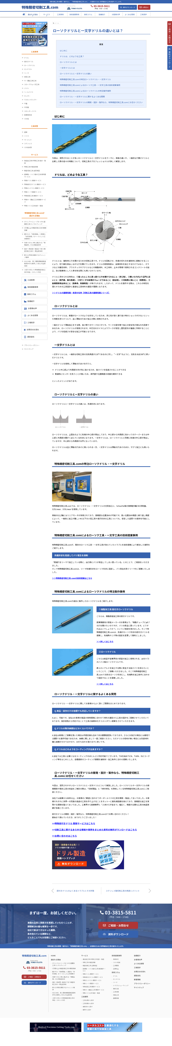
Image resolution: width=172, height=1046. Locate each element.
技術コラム (31, 294)
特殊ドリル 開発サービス (32, 180)
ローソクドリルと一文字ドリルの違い (76, 73)
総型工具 (27, 77)
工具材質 (116, 992)
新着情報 (137, 979)
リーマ (26, 73)
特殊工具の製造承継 (31, 167)
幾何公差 (116, 989)
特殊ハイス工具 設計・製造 (33, 206)
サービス (84, 955)
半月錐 (26, 107)
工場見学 (31, 322)
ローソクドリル (29, 65)
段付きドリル (28, 61)
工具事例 (31, 280)
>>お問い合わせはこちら (64, 835)
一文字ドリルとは (67, 67)
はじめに (63, 50)
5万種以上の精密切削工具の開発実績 (35, 229)
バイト (26, 88)
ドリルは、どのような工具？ (72, 56)
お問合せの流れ (33, 329)
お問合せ (146, 7)
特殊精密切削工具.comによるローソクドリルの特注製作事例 (85, 90)
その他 (26, 119)
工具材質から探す (88, 1003)
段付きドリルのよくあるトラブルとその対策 (75, 890)
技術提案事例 (32, 287)
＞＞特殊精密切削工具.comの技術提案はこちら (72, 578)
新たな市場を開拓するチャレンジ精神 (35, 256)
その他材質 (28, 147)
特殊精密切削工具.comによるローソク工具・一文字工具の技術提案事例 (90, 85)
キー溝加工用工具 (30, 81)
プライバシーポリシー (31, 345)
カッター (27, 96)
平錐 (25, 103)
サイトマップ (28, 349)
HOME (53, 955)
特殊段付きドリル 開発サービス (35, 184)
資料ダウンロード (129, 7)
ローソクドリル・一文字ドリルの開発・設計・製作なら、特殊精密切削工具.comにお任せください (101, 102)
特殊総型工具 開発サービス (33, 196)
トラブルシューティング (120, 985)
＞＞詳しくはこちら (105, 641)
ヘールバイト (28, 92)
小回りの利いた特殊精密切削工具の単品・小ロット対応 (35, 271)
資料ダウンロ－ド (169, 59)
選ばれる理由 (56, 959)
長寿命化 (116, 959)
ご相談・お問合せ (118, 925)
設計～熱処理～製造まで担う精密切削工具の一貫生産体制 (35, 250)
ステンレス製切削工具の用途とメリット (123, 890)
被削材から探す (88, 1007)
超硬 (25, 132)
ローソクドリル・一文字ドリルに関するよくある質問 (82, 96)
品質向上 (116, 969)
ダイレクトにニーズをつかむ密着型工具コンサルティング (34, 223)
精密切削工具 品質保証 (32, 170)
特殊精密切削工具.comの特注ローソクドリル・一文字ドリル (85, 79)
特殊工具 (116, 995)
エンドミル (28, 69)
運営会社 (30, 336)
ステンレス (28, 143)
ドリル (57, 23)
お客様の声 (32, 308)
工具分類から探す (88, 1000)
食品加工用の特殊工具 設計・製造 (35, 162)
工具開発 (116, 965)
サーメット (28, 140)
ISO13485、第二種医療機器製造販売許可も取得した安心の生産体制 (35, 263)
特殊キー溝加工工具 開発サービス (35, 200)
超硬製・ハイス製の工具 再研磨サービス (35, 175)
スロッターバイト (30, 111)
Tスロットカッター (30, 100)
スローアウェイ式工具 (31, 84)
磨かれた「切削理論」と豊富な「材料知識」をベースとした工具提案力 (35, 236)
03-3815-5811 (120, 912)
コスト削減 (116, 962)
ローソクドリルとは (68, 62)
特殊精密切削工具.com (40, 7)
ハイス (26, 136)
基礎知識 (116, 998)
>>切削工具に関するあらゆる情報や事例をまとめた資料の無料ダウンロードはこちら (94, 829)
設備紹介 (31, 301)
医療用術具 (28, 115)
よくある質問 (32, 315)
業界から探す (87, 1010)
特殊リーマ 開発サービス (32, 192)
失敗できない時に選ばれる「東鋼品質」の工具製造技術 (35, 244)
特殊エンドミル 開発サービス (34, 188)
